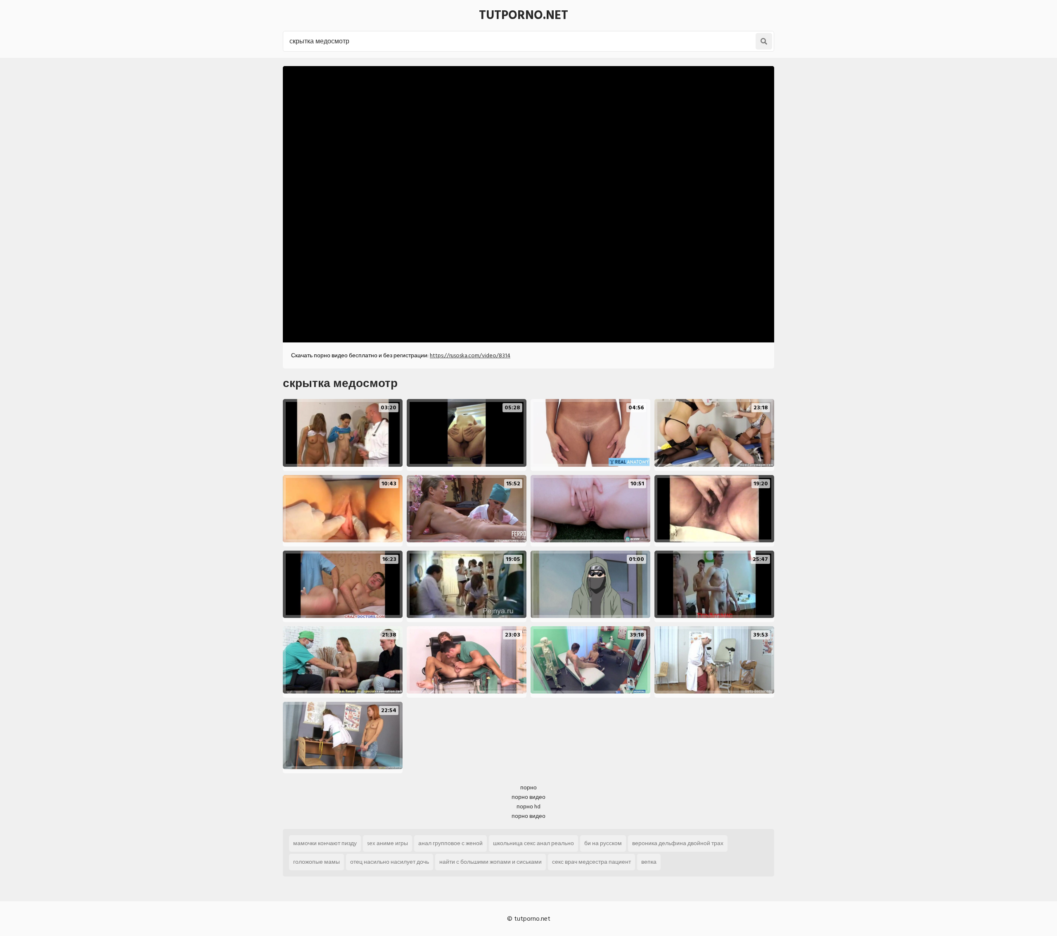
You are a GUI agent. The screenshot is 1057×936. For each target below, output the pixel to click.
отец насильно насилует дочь (389, 862)
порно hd (528, 806)
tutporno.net (523, 15)
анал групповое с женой (450, 843)
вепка (648, 862)
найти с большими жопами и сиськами (490, 862)
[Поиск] (764, 41)
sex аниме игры (387, 843)
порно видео (528, 797)
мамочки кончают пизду (325, 843)
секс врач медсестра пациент (591, 862)
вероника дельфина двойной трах (677, 843)
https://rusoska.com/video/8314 (470, 355)
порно (528, 787)
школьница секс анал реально (533, 843)
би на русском (603, 843)
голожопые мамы (316, 862)
